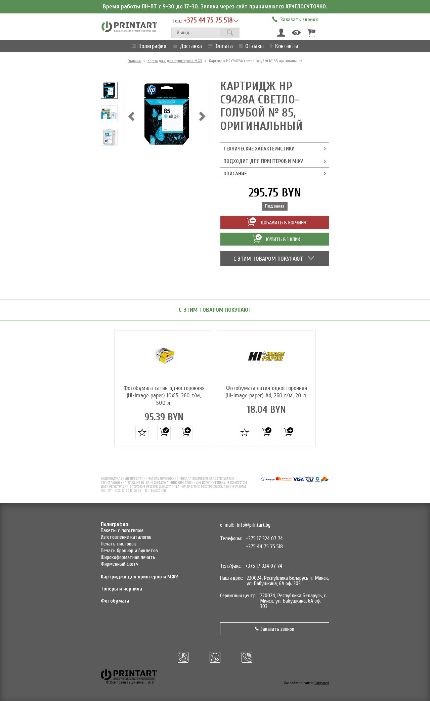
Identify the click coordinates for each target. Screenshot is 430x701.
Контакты (286, 46)
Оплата (224, 46)
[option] (109, 90)
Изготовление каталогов (126, 537)
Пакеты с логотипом (122, 530)
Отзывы (254, 46)
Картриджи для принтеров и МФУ (174, 60)
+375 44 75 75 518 (208, 20)
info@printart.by (253, 525)
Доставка (191, 46)
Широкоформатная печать (128, 557)
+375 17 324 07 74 (264, 538)
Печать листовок (118, 544)
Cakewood (321, 683)
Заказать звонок (277, 629)
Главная (134, 60)
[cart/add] (164, 432)
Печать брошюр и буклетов (129, 550)
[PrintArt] (129, 26)
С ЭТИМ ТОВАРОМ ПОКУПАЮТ (269, 258)
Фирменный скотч (119, 564)
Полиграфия (152, 46)
